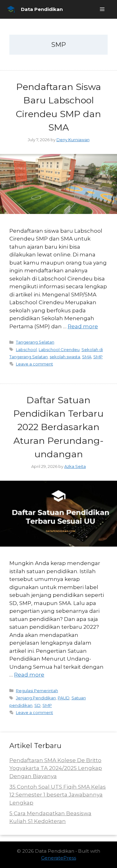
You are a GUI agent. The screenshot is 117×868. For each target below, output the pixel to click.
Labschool (26, 349)
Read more (83, 326)
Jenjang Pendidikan (36, 697)
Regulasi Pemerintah (37, 690)
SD (37, 705)
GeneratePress (58, 858)
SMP (98, 356)
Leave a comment (34, 363)
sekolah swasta (65, 356)
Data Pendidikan (42, 9)
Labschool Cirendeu (59, 349)
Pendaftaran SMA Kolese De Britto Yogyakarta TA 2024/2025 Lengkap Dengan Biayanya (55, 768)
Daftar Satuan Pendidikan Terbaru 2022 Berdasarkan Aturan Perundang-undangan (58, 426)
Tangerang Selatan (35, 342)
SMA (86, 356)
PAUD (64, 697)
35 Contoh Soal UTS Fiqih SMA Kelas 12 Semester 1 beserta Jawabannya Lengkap (57, 795)
